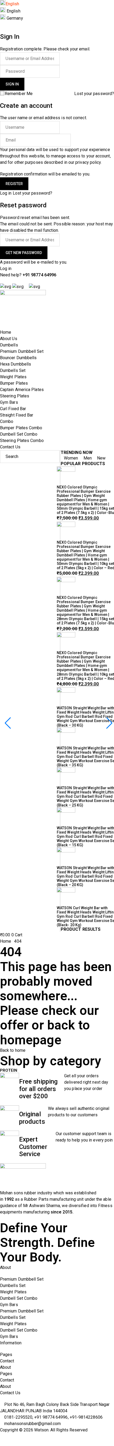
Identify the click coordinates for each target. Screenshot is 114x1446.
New (101, 458)
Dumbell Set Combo (18, 1298)
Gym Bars (9, 1304)
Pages (6, 1354)
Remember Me (19, 93)
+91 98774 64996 (38, 274)
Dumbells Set (12, 1285)
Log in (5, 193)
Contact (7, 1360)
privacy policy (88, 162)
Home (5, 941)
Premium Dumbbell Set (21, 1279)
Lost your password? (94, 93)
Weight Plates (13, 1291)
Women (71, 458)
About (5, 1367)
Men (87, 458)
